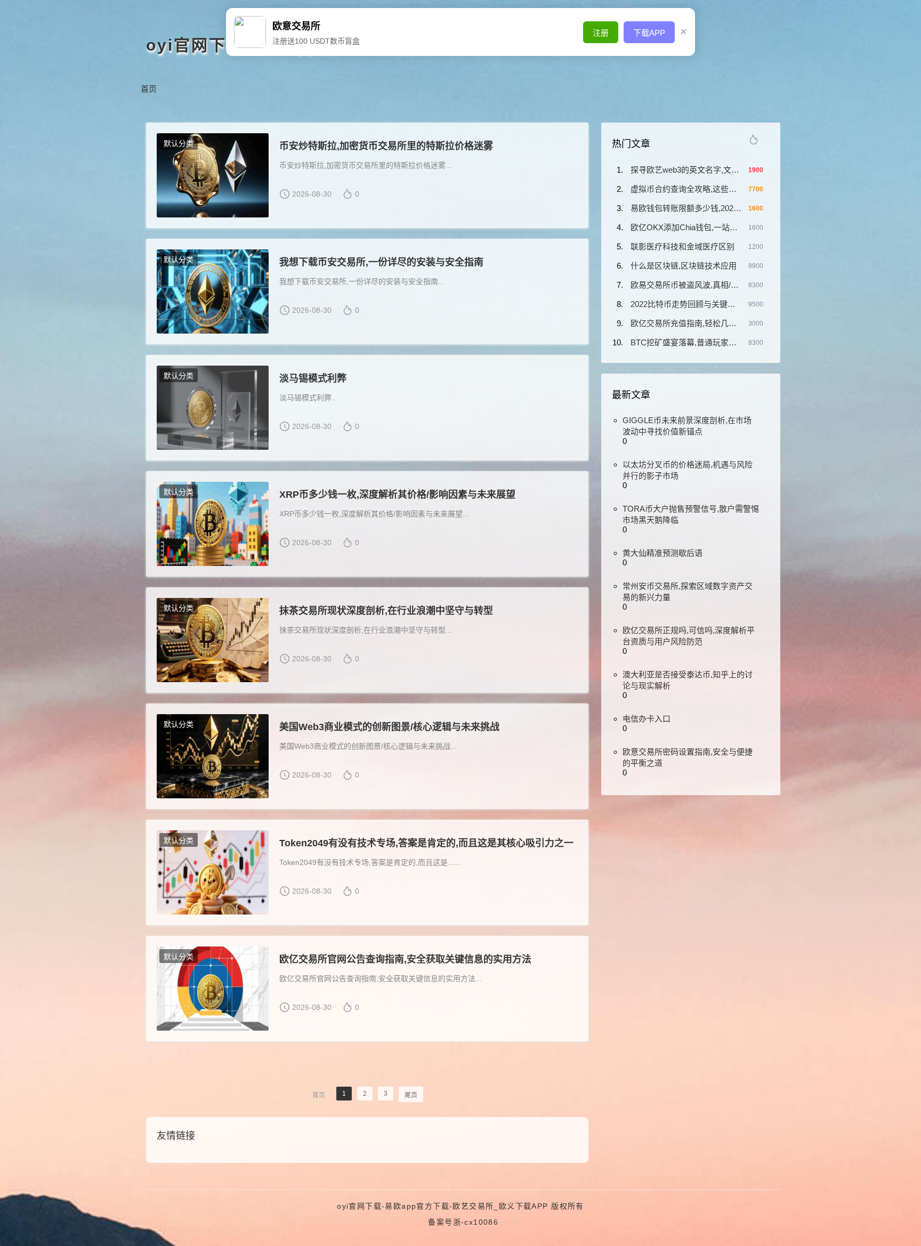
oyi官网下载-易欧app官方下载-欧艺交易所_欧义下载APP (442, 1206)
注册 (601, 32)
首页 (149, 88)
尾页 (411, 1095)
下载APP (649, 32)
